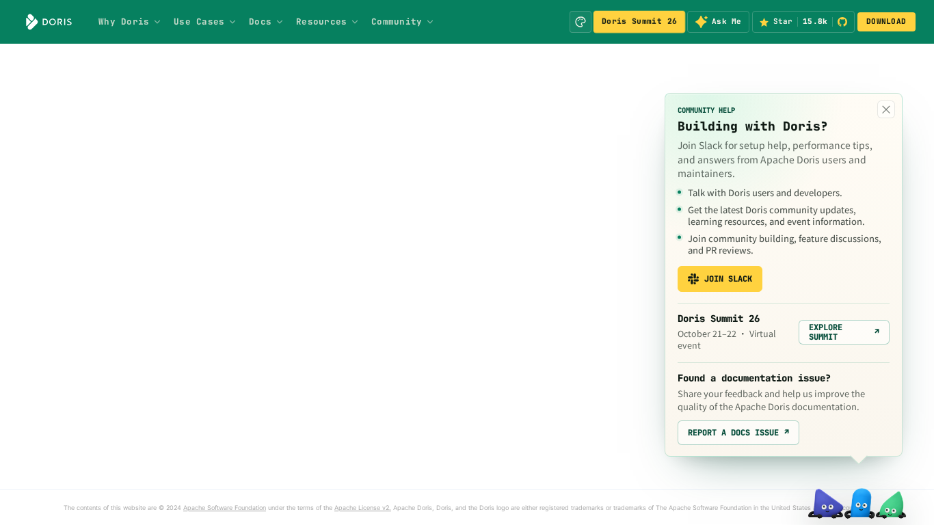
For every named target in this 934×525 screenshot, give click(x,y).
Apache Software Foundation (224, 507)
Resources (321, 21)
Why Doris (123, 21)
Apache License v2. (362, 507)
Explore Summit (844, 332)
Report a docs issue (738, 432)
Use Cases (199, 21)
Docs (260, 21)
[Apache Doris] (48, 22)
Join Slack (728, 278)
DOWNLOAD (886, 21)
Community (396, 21)
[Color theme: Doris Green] (580, 22)
